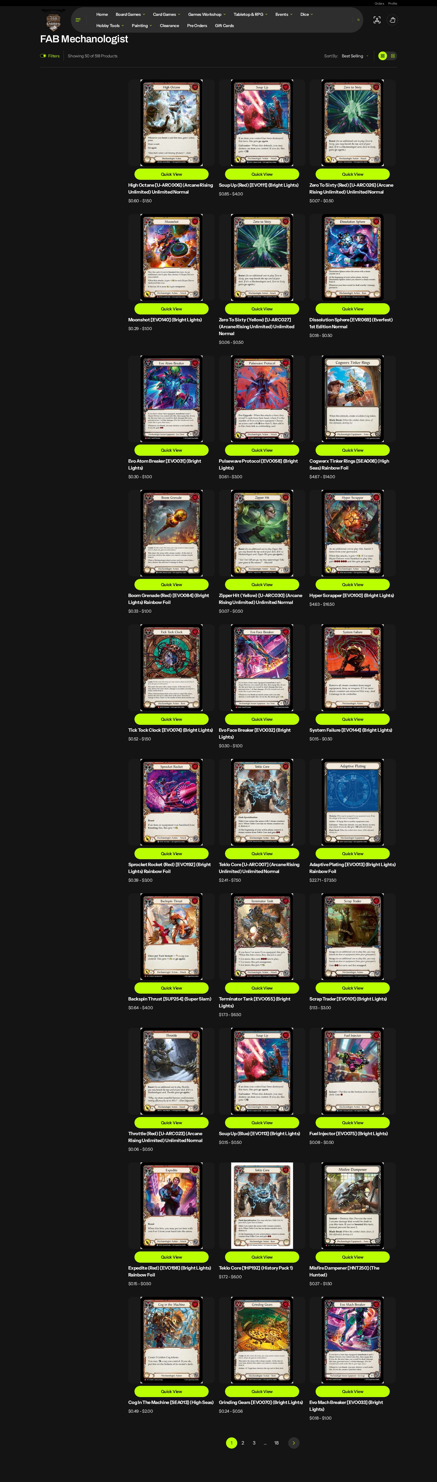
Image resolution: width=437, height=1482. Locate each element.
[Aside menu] (79, 20)
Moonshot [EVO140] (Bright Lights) (165, 320)
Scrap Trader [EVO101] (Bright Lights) (348, 999)
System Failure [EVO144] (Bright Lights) (350, 730)
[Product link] (171, 142)
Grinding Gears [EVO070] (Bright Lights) (261, 1402)
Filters (54, 55)
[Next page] (293, 1443)
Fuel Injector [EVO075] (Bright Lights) (348, 1133)
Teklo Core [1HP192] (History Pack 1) (256, 1268)
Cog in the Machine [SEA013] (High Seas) (171, 1402)
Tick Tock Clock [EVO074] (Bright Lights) (170, 730)
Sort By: (331, 55)
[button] (358, 19)
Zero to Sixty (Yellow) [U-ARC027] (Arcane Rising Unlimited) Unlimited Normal (256, 326)
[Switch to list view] (393, 56)
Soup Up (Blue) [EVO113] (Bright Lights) (259, 1133)
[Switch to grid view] (382, 56)
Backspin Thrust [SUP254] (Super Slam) (169, 999)
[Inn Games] (53, 19)
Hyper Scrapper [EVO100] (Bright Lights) (351, 595)
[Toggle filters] (43, 55)
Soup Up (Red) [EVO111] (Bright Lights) (258, 185)
